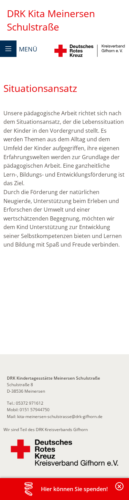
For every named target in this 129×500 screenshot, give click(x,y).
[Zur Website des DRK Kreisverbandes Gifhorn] (64, 453)
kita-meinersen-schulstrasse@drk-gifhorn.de (60, 416)
